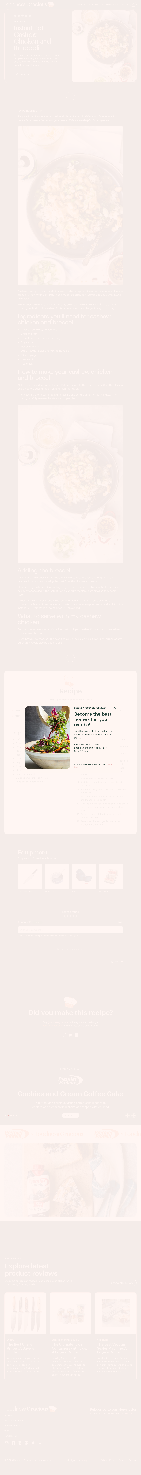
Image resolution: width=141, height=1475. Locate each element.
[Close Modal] (114, 707)
